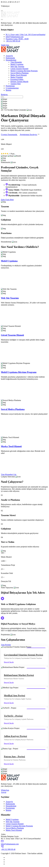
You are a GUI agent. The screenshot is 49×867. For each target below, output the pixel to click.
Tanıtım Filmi (15, 84)
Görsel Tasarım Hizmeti (19, 69)
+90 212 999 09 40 (13, 41)
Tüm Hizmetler (16, 62)
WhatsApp (5, 790)
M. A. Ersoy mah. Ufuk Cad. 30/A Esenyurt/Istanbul (25, 35)
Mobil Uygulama (16, 64)
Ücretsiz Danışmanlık (9, 135)
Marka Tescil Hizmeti (18, 75)
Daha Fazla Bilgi (7, 200)
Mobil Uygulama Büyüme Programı (24, 71)
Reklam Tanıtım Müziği (19, 82)
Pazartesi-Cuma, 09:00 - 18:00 (17, 39)
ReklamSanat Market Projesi (19, 675)
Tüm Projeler (6, 645)
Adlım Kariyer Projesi (15, 736)
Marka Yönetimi (16, 77)
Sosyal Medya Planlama (19, 73)
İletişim (8, 90)
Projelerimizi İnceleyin (28, 135)
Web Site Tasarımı (17, 66)
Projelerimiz (10, 86)
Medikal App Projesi (14, 695)
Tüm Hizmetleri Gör (8, 474)
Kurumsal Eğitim (16, 79)
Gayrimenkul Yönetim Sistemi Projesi (23, 654)
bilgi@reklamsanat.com (14, 37)
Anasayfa (9, 56)
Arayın (3, 792)
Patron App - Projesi (14, 756)
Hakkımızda (10, 58)
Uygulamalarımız (12, 88)
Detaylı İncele (9, 662)
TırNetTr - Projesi (13, 715)
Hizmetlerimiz (11, 60)
